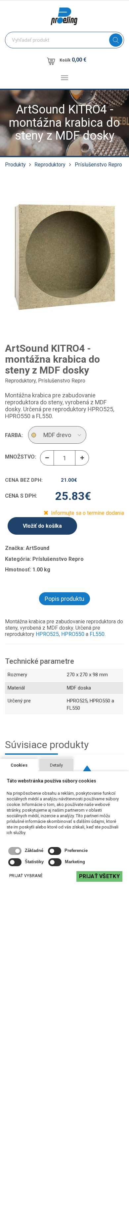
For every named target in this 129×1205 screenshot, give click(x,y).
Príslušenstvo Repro (98, 164)
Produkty (15, 164)
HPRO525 (47, 634)
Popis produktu (64, 598)
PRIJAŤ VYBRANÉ (26, 875)
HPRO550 (73, 634)
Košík (73, 60)
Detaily (56, 765)
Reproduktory (49, 164)
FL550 (97, 634)
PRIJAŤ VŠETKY (99, 876)
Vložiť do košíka (42, 526)
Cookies (19, 765)
